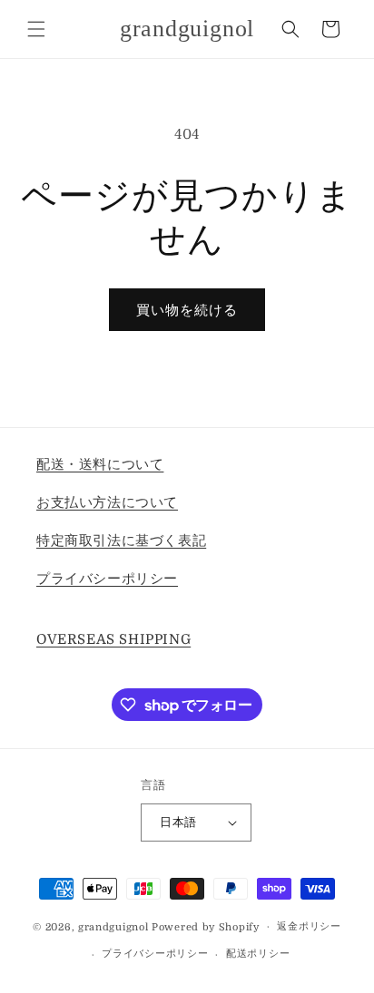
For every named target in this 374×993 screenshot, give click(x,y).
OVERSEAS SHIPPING (113, 639)
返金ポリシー (308, 926)
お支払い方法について (107, 502)
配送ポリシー (258, 953)
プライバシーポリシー (107, 578)
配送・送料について (99, 464)
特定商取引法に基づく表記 (121, 540)
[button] (36, 29)
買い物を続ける (187, 310)
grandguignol (113, 926)
